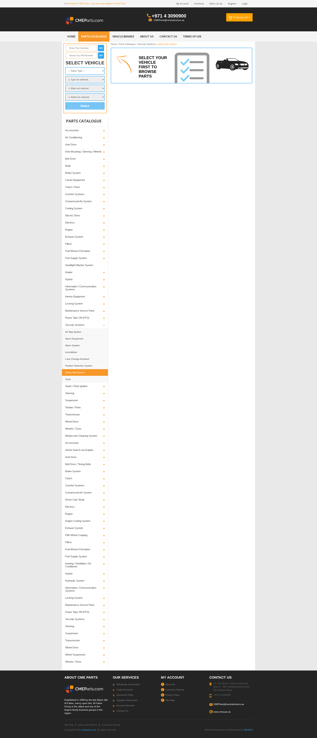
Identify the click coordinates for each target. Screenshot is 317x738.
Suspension (71, 400)
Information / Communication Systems (80, 288)
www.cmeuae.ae (222, 711)
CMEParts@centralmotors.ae (169, 20)
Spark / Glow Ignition (76, 386)
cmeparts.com (88, 729)
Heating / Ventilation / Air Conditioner (78, 565)
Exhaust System (74, 236)
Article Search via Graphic (79, 450)
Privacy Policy (172, 695)
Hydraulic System (75, 580)
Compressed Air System (78, 201)
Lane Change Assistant (77, 359)
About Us (170, 684)
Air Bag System (73, 332)
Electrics (70, 222)
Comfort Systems (74, 194)
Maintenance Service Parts (79, 310)
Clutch (68, 478)
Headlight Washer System (79, 265)
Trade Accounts (125, 689)
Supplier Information (127, 700)
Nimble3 (248, 729)
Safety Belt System (75, 372)
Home (114, 44)
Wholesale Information (128, 684)
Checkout (199, 3)
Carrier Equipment (75, 180)
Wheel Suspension (75, 654)
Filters (68, 243)
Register (232, 3)
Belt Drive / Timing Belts (78, 464)
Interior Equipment (75, 296)
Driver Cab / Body (75, 499)
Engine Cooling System (77, 521)
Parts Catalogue (127, 44)
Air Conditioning (73, 137)
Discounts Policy (125, 695)
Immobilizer (71, 352)
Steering (69, 393)
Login (245, 3)
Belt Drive (70, 158)
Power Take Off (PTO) (77, 317)
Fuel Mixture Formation (77, 251)
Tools (68, 379)
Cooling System (73, 208)
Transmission (72, 414)
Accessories (72, 130)
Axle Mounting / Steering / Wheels (83, 151)
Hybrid (68, 279)
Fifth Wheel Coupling (76, 535)
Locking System (74, 303)
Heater (68, 272)
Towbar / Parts (73, 407)
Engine (69, 229)
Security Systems (75, 324)
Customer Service (174, 689)
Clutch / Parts (72, 187)
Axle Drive (70, 144)
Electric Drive (72, 215)
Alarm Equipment (74, 338)
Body (68, 165)
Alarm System (72, 345)
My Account (182, 3)
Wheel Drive (71, 421)
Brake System (73, 172)
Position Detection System (78, 365)
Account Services (126, 705)
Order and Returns (88, 724)
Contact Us (122, 710)
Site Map (170, 700)
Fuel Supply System (76, 258)
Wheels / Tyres (73, 428)
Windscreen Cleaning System (81, 435)
